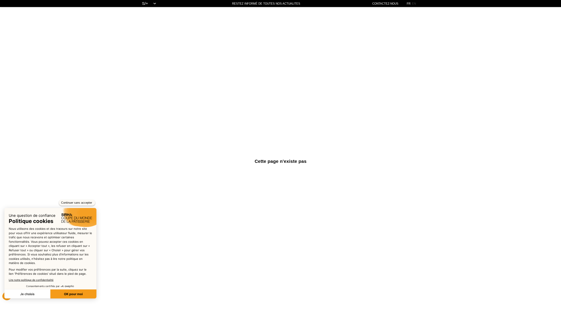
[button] (7, 4)
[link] (151, 3)
